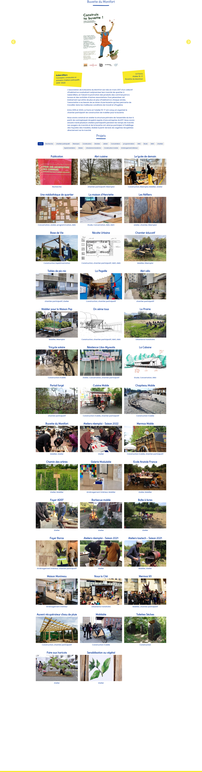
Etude (146, 144)
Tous (40, 144)
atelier (105, 144)
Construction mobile (111, 148)
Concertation (115, 144)
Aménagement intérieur (129, 148)
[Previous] (13, 42)
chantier (160, 144)
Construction (87, 144)
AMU (139, 144)
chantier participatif (63, 144)
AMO (152, 144)
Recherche (49, 144)
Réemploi (76, 144)
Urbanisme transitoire (93, 148)
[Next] (188, 42)
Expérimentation (69, 148)
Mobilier (97, 144)
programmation (128, 144)
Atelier (80, 148)
